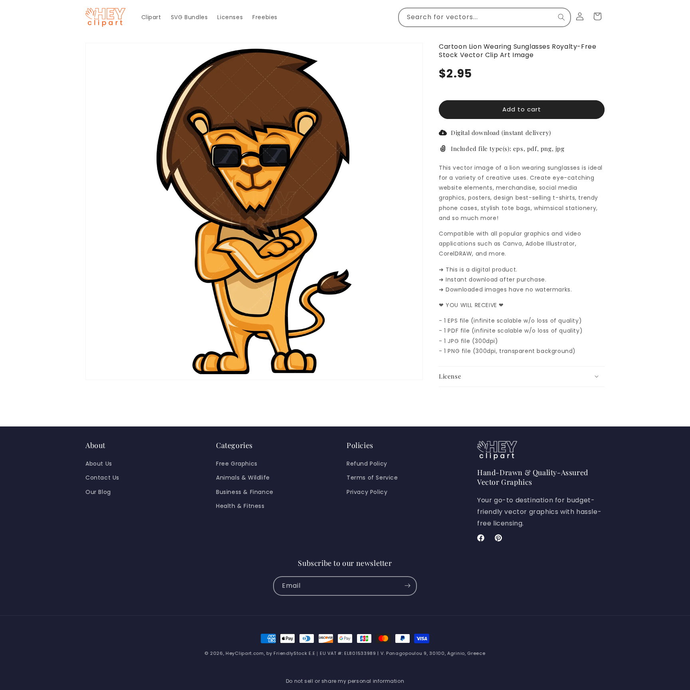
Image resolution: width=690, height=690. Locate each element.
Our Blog (98, 492)
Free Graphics (237, 464)
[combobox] (484, 17)
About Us (98, 464)
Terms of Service (372, 478)
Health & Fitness (240, 506)
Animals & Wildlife (243, 478)
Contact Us (102, 478)
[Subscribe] (407, 585)
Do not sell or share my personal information (345, 681)
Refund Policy (367, 464)
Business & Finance (245, 492)
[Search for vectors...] (561, 17)
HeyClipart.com (245, 653)
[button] (522, 376)
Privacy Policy (367, 492)
